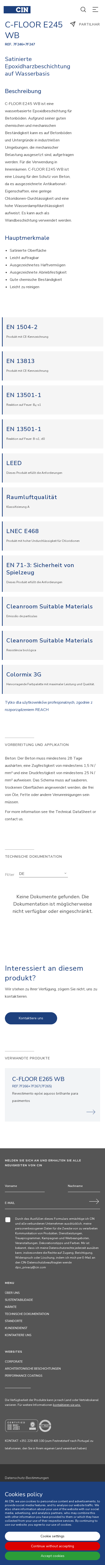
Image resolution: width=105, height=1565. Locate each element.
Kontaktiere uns (31, 1018)
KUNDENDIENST (16, 1328)
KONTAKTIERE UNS (18, 1335)
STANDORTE (13, 1321)
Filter (9, 874)
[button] (43, 873)
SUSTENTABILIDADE (19, 1300)
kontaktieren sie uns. (67, 1405)
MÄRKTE (11, 1307)
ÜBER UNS (12, 1293)
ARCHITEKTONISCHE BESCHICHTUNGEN (33, 1369)
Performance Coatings (23, 1376)
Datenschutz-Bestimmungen (27, 1478)
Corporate (14, 1362)
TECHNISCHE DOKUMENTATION (27, 1314)
